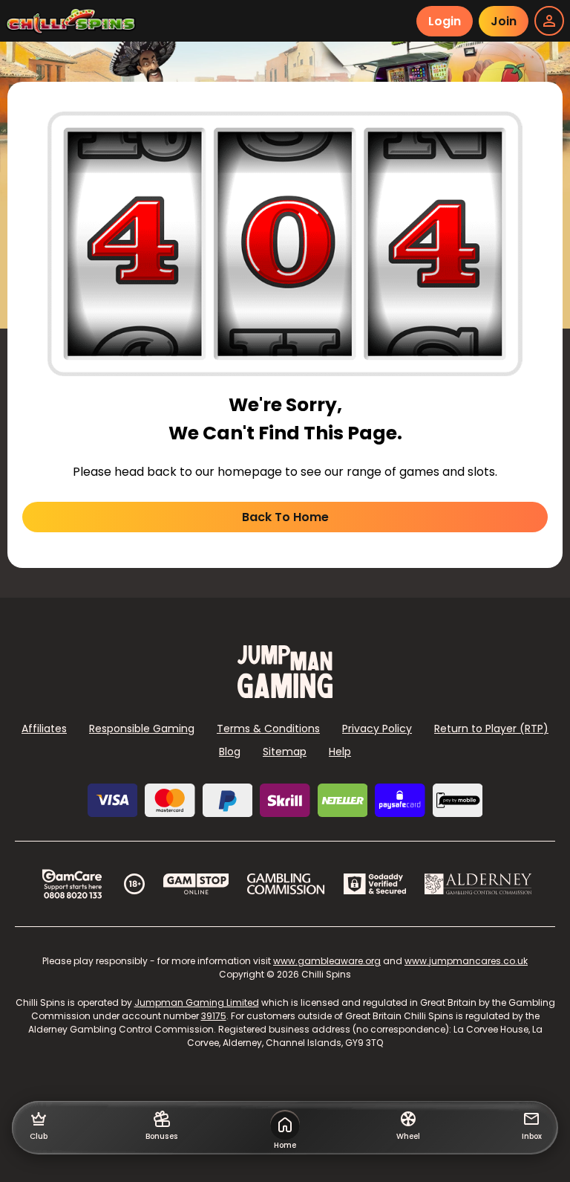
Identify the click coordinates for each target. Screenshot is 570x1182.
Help (340, 751)
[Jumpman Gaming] (285, 694)
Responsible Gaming (141, 728)
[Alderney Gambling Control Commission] (478, 883)
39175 (213, 1016)
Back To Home (285, 517)
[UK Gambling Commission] (285, 883)
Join (504, 21)
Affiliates (44, 728)
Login (444, 21)
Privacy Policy (377, 728)
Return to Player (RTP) (491, 728)
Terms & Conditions (268, 728)
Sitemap (285, 751)
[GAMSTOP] (196, 883)
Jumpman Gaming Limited (196, 1002)
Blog (229, 751)
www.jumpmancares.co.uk (466, 961)
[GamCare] (72, 883)
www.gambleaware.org (327, 961)
